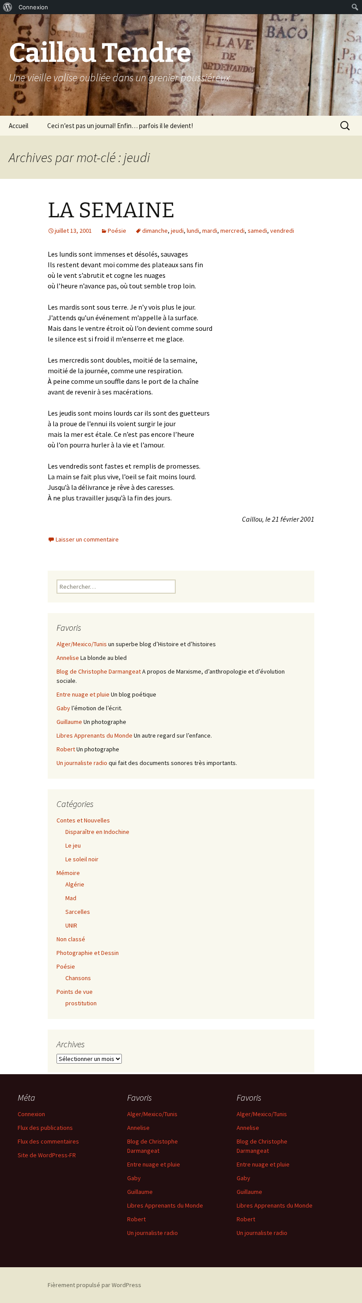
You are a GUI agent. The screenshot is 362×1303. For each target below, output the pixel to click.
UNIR (71, 925)
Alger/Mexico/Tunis (82, 644)
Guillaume (69, 722)
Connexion (31, 1114)
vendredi (282, 231)
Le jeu (73, 845)
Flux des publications (45, 1128)
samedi (257, 231)
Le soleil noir (81, 859)
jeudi (177, 231)
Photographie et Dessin (88, 953)
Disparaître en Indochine (97, 832)
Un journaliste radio (82, 763)
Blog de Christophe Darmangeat (99, 671)
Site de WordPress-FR (47, 1155)
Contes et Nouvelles (83, 820)
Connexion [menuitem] (33, 7)
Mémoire (68, 873)
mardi (209, 231)
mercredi (232, 231)
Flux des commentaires (48, 1141)
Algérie (74, 884)
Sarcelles (77, 912)
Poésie (117, 231)
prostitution (81, 1003)
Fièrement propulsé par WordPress (94, 1285)
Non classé (71, 939)
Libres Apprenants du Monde (94, 735)
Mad (70, 898)
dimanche (155, 231)
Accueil (18, 125)
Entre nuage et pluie (83, 694)
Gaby (63, 708)
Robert (66, 749)
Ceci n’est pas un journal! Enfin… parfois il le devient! (120, 125)
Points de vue (75, 992)
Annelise (68, 658)
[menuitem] (7, 7)
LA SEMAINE (111, 210)
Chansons (78, 978)
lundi (193, 231)
